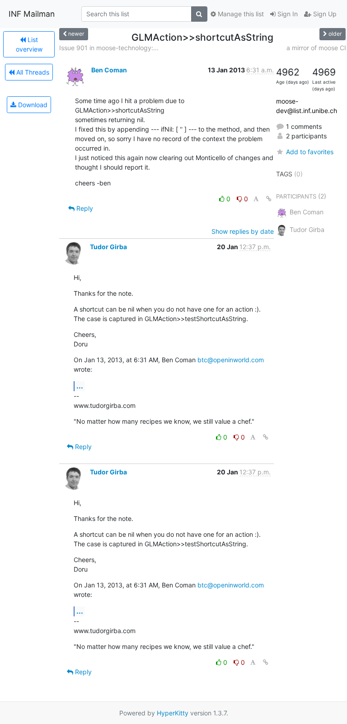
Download (31, 105)
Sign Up (324, 14)
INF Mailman (32, 14)
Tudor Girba (108, 247)
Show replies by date (242, 231)
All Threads (31, 72)
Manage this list (240, 14)
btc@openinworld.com (230, 360)
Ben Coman (109, 70)
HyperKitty (172, 713)
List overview (29, 44)
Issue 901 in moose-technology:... (109, 48)
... (79, 385)
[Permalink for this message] (269, 198)
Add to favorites (309, 152)
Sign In (287, 14)
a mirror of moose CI (316, 48)
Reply (84, 208)
